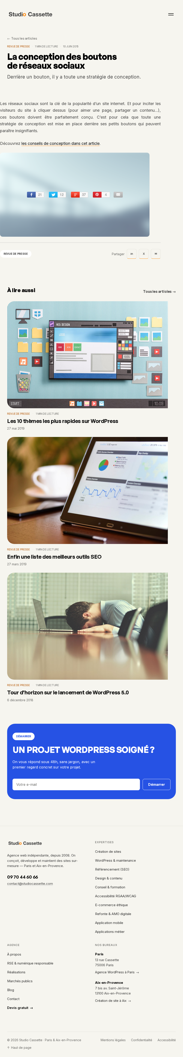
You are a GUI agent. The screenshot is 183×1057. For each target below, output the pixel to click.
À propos (14, 954)
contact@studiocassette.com (30, 883)
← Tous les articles (22, 38)
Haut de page (19, 1047)
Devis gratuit (20, 1008)
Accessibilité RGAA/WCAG (115, 896)
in (132, 253)
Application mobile (109, 923)
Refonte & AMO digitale (113, 914)
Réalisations (16, 972)
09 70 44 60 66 (22, 877)
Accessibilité (167, 1040)
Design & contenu (108, 878)
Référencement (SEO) (112, 869)
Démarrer (156, 784)
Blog (10, 990)
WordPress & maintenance (115, 860)
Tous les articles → (159, 291)
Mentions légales (113, 1040)
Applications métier (110, 932)
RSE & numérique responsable (30, 963)
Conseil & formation (110, 887)
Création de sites (108, 851)
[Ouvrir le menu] (171, 14)
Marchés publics (20, 981)
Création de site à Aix (113, 1000)
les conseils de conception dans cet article (60, 143)
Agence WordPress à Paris (117, 972)
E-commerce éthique (111, 905)
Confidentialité (141, 1040)
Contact (13, 999)
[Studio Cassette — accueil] (30, 14)
